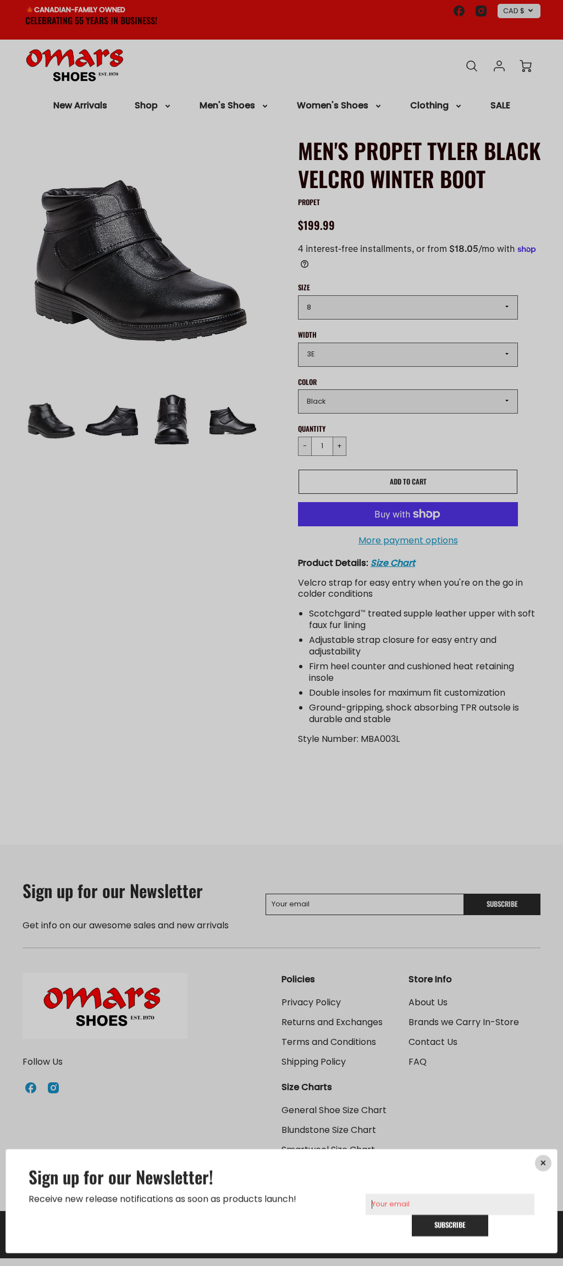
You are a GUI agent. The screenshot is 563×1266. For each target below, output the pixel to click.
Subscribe (450, 1225)
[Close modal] (543, 1163)
